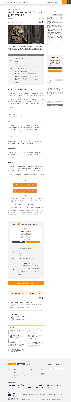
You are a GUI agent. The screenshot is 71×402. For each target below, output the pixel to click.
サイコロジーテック (20, 22)
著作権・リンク (25, 394)
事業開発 (15, 370)
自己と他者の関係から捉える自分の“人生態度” (23, 68)
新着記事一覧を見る (54, 105)
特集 (27, 2)
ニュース (15, 2)
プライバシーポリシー (56, 394)
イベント (23, 2)
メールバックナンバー (26, 239)
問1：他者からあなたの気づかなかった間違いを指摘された (25, 73)
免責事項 (40, 394)
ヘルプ (21, 394)
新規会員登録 (19, 241)
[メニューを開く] (2, 2)
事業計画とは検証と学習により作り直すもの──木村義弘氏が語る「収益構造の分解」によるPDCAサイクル (17, 350)
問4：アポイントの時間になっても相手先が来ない (24, 78)
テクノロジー (25, 375)
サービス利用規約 (49, 394)
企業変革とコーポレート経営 (43, 376)
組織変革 (15, 372)
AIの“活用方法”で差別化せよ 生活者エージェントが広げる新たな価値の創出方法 (36, 339)
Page (11, 68)
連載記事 (15, 377)
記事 (19, 2)
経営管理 (56, 2)
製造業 (52, 2)
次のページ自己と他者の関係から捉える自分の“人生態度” (26, 283)
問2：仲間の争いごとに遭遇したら (21, 74)
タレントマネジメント (11, 22)
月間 (60, 14)
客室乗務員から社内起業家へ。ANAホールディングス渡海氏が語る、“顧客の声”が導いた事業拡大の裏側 (17, 341)
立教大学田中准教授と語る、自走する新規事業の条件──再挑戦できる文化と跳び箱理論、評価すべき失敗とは (35, 332)
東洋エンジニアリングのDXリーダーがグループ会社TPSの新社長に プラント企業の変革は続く (17, 345)
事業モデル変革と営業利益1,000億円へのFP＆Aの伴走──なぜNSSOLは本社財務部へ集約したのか (55, 89)
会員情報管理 (36, 394)
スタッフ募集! (30, 394)
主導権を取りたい (18, 63)
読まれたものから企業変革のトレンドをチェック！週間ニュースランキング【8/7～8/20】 (55, 97)
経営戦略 (24, 370)
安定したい (17, 60)
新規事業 (48, 2)
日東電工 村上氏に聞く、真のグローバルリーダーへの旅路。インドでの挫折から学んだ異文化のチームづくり (17, 336)
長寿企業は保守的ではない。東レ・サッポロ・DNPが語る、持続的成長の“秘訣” (35, 343)
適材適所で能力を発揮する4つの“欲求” (22, 58)
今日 (49, 14)
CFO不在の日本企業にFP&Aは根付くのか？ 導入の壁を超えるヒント (36, 336)
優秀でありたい (18, 64)
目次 (26, 55)
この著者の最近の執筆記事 (20, 319)
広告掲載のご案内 (50, 364)
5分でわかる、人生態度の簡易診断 (21, 71)
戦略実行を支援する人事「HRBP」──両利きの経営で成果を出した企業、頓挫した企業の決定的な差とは (17, 332)
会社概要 (44, 394)
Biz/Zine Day (33, 370)
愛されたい (17, 61)
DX (23, 372)
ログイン (33, 241)
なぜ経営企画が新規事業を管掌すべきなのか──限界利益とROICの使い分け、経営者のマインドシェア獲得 (35, 347)
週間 (55, 14)
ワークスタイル (16, 375)
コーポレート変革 (25, 374)
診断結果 (17, 82)
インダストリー (16, 374)
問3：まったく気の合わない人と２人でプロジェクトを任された (26, 76)
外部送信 (62, 394)
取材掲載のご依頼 (59, 364)
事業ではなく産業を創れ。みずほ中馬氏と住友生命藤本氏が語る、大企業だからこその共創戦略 (55, 102)
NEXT (32, 287)
